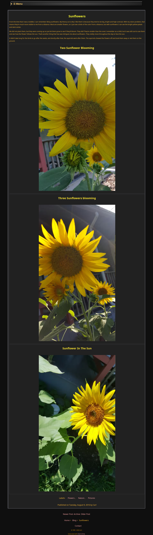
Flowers (71, 498)
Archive (77, 514)
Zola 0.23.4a (81, 534)
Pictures (91, 498)
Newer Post (68, 514)
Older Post (85, 514)
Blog (74, 520)
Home (67, 520)
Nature (81, 498)
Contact (78, 526)
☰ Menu (18, 3)
